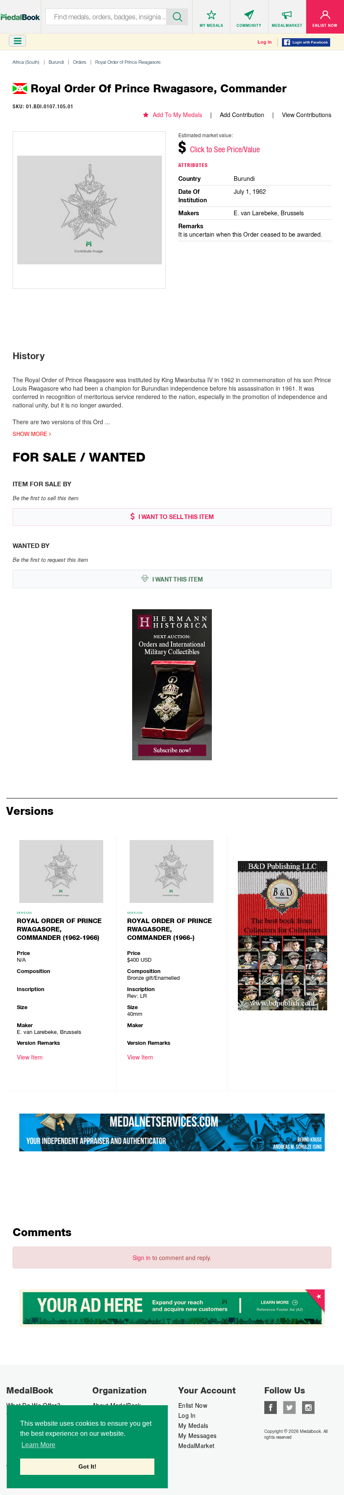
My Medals (193, 1425)
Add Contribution (242, 114)
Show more (31, 434)
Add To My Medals (177, 114)
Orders (79, 62)
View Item (30, 1057)
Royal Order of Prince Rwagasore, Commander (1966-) (169, 929)
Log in (265, 42)
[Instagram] (308, 1406)
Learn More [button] (38, 1444)
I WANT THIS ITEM (177, 579)
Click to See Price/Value (225, 149)
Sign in (142, 1257)
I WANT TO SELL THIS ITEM (175, 517)
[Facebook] (270, 1406)
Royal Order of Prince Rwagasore (128, 62)
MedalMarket (196, 1445)
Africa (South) (26, 62)
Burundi (56, 62)
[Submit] (177, 15)
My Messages (197, 1435)
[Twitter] (289, 1406)
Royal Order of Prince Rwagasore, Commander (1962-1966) (59, 929)
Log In (187, 1415)
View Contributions (306, 114)
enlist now (192, 1405)
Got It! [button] (87, 1466)
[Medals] (20, 13)
